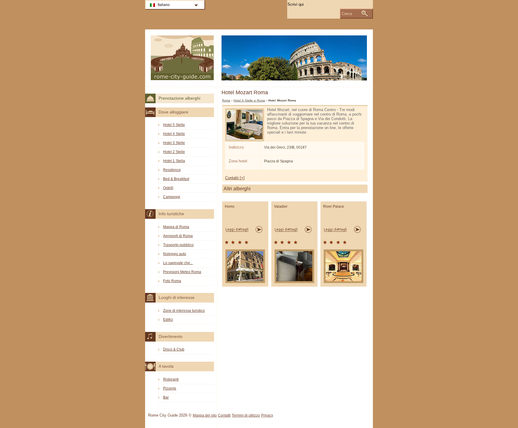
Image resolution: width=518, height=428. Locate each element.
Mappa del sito (205, 415)
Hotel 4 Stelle (174, 134)
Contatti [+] (235, 178)
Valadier (280, 206)
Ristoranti (171, 379)
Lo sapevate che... (178, 263)
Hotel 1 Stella (174, 161)
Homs (229, 206)
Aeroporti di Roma (178, 236)
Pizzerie (169, 388)
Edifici (168, 320)
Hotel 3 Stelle (174, 143)
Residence (172, 170)
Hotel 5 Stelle (174, 125)
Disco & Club (173, 349)
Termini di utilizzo (246, 415)
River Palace (333, 206)
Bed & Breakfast (176, 179)
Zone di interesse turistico (184, 311)
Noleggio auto (174, 254)
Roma (226, 100)
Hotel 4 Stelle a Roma (249, 100)
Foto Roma (172, 281)
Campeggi (171, 197)
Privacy (267, 415)
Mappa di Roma (176, 227)
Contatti (224, 415)
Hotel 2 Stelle (174, 152)
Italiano (164, 5)
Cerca (347, 13)
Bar (166, 397)
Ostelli (168, 188)
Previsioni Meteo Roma (182, 272)
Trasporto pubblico (178, 245)
